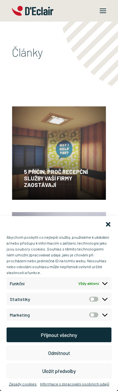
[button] (108, 224)
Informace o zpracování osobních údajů (74, 384)
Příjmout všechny (59, 335)
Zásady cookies (23, 384)
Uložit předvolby (59, 371)
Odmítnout (59, 353)
